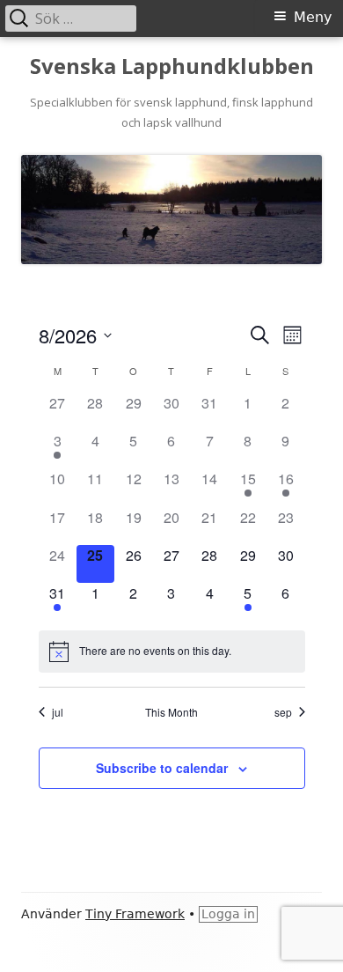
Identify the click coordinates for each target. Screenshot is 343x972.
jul (57, 712)
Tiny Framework (135, 914)
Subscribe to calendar (162, 768)
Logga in (228, 914)
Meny (313, 17)
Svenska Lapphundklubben (172, 66)
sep (283, 712)
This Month (171, 712)
